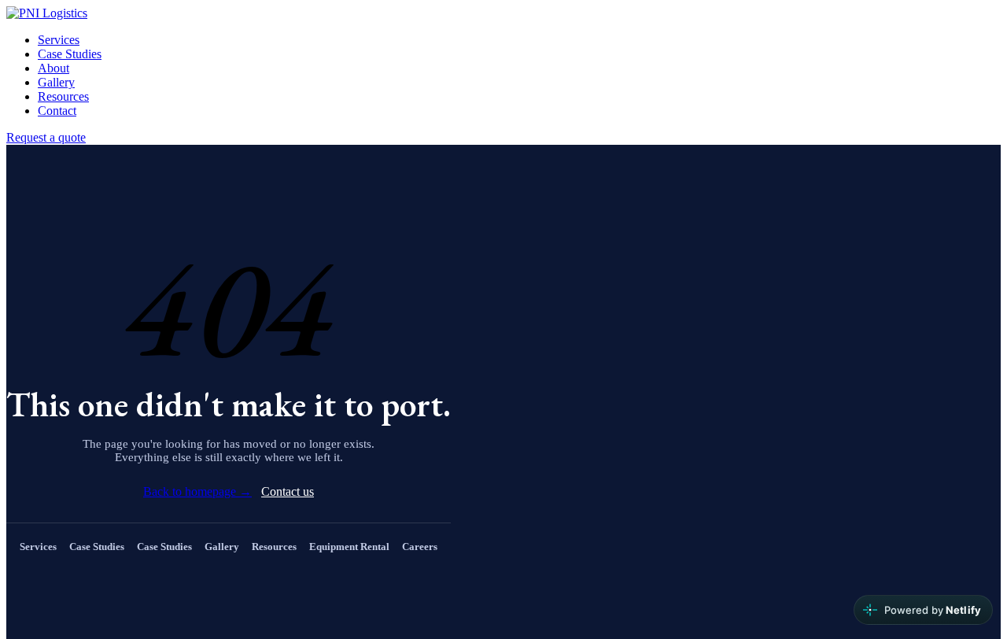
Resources (63, 96)
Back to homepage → (197, 491)
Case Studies (69, 54)
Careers (419, 546)
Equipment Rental (349, 546)
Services (58, 39)
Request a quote (46, 137)
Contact (57, 110)
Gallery (56, 82)
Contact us (287, 491)
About (53, 68)
